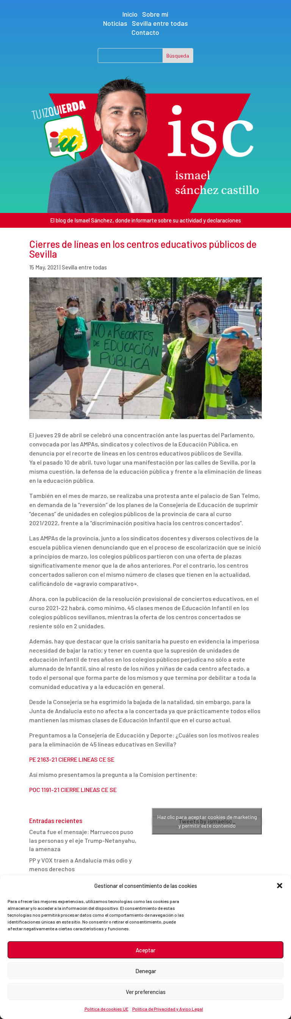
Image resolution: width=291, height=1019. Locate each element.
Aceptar (145, 950)
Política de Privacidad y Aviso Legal (167, 1008)
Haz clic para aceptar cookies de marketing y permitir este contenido (207, 821)
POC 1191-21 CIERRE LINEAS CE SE (73, 789)
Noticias (115, 23)
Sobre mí (155, 14)
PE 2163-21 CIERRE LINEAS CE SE (71, 759)
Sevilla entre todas (160, 23)
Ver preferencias (146, 991)
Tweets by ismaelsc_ (207, 821)
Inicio (130, 14)
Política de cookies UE (106, 1008)
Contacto (145, 32)
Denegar (145, 970)
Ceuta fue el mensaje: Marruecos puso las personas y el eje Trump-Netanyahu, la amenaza (82, 840)
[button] (279, 885)
